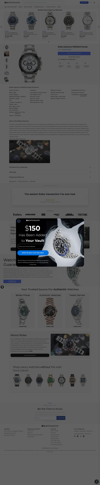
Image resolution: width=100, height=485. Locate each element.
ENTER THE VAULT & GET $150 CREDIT (33, 253)
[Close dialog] (18, 221)
